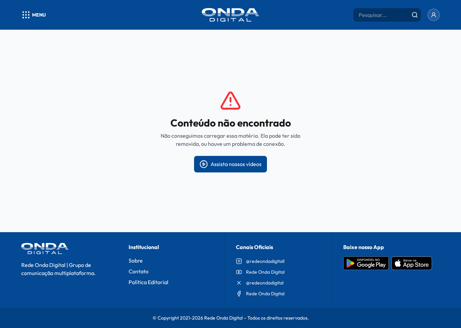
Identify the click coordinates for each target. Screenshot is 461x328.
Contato (138, 271)
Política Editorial (148, 282)
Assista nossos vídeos (236, 164)
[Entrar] (434, 15)
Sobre (136, 260)
